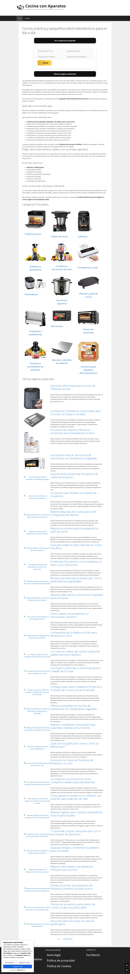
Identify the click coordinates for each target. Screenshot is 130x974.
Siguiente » (69, 939)
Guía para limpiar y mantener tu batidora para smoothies (74, 849)
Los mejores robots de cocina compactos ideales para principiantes (75, 653)
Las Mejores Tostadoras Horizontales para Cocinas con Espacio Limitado (75, 412)
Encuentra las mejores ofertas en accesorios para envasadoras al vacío (72, 431)
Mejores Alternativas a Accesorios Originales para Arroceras (76, 596)
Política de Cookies (59, 966)
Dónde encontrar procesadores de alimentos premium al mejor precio (71, 887)
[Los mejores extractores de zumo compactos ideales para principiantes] (37, 783)
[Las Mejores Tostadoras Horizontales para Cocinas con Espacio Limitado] (37, 420)
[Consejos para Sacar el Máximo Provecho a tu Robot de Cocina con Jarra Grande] (37, 692)
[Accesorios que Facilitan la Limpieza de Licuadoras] (37, 497)
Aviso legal (54, 955)
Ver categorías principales (65, 40)
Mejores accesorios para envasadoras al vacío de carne (74, 530)
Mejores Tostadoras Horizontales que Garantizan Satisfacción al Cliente (73, 726)
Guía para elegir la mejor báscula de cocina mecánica (76, 546)
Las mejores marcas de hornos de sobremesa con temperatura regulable (73, 456)
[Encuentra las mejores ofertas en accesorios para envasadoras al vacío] (37, 442)
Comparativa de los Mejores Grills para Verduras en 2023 (73, 634)
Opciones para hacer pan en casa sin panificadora (72, 922)
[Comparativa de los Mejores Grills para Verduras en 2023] (37, 637)
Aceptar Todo (17, 966)
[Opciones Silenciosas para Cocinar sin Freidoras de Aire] (37, 398)
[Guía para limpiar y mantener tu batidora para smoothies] (37, 852)
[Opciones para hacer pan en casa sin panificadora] (37, 925)
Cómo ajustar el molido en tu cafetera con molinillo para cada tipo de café (75, 797)
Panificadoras (31, 294)
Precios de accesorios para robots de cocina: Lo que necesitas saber (72, 905)
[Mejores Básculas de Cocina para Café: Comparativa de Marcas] (37, 516)
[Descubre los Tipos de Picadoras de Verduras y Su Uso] (37, 764)
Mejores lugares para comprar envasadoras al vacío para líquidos (76, 813)
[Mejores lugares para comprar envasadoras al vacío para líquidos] (37, 816)
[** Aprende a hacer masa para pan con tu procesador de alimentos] (37, 835)
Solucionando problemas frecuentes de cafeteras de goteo (74, 475)
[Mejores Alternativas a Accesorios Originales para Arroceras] (37, 599)
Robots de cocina (59, 236)
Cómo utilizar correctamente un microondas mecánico (69, 615)
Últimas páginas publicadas (65, 74)
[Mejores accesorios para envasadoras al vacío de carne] (37, 532)
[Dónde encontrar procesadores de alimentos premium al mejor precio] (37, 889)
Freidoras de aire (33, 233)
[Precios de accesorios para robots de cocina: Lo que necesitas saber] (37, 908)
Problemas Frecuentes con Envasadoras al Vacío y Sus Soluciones (75, 563)
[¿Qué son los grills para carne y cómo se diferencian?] (37, 747)
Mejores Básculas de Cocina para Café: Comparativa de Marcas (73, 513)
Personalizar (9, 963)
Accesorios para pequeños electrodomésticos (88, 369)
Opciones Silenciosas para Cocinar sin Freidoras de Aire (72, 387)
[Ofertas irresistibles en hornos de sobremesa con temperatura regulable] (37, 711)
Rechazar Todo (24, 963)
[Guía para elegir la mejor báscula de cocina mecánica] (37, 549)
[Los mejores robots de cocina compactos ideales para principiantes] (37, 655)
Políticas (27, 18)
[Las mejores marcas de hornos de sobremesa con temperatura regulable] (37, 463)
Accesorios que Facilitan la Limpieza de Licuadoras (73, 494)
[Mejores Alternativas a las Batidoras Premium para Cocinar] (37, 870)
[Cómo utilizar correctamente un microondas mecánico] (37, 618)
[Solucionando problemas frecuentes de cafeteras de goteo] (37, 478)
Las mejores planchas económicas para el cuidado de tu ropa (75, 669)
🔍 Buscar (45, 63)
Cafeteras (82, 236)
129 (63, 939)
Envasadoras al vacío (88, 267)
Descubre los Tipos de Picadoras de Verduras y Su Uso (71, 761)
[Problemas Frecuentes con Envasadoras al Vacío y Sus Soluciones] (37, 567)
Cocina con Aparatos (45, 6)
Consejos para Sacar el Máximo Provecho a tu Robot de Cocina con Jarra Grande (76, 688)
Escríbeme (93, 955)
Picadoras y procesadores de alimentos (35, 366)
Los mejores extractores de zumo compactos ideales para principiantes (72, 780)
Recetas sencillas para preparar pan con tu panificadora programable (75, 579)
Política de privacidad (61, 960)
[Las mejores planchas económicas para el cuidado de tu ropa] (37, 672)
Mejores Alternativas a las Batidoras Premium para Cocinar (71, 868)
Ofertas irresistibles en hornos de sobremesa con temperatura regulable (73, 707)
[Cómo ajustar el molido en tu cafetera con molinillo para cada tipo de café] (37, 801)
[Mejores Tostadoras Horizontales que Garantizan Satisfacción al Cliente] (37, 729)
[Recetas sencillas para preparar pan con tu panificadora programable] (37, 582)
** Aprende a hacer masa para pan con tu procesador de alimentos (75, 832)
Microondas (57, 326)
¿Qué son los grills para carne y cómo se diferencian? (74, 745)
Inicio (19, 18)
